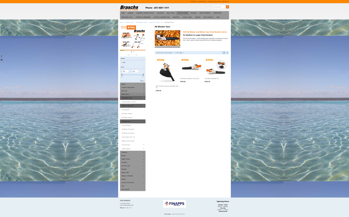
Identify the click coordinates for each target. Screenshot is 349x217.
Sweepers (176, 17)
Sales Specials (208, 17)
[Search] (227, 6)
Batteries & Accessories (128, 141)
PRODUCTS (194, 1)
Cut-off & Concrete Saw (162, 17)
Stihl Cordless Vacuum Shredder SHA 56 (167, 86)
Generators (217, 13)
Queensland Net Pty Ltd (178, 214)
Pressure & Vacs (127, 17)
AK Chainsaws (126, 109)
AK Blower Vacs (126, 121)
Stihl (124, 62)
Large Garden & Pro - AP (128, 137)
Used (218, 17)
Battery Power (182, 13)
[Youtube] (1, 59)
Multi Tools (171, 13)
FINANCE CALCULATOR (214, 1)
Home (123, 13)
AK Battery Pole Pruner (128, 129)
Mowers (130, 13)
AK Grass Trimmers (127, 113)
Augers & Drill (187, 17)
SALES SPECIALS (202, 1)
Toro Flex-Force (126, 145)
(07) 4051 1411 (128, 208)
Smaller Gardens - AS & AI (129, 102)
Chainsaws (160, 13)
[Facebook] (1, 56)
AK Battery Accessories (128, 133)
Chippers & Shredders (143, 17)
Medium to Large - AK (156, 22)
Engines (197, 17)
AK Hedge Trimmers (127, 117)
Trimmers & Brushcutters (145, 13)
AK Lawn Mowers (126, 125)
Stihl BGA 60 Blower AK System (189, 78)
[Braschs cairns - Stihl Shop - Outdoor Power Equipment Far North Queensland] (129, 8)
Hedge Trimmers (204, 13)
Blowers (194, 13)
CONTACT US (225, 1)
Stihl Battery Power (142, 22)
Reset (143, 81)
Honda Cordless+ (126, 148)
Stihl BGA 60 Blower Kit (212, 78)
